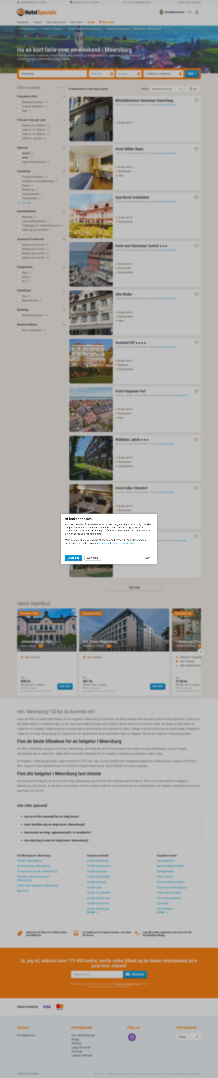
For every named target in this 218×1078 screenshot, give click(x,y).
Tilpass (146, 557)
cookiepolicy (128, 543)
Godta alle (73, 557)
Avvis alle (92, 558)
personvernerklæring (107, 543)
